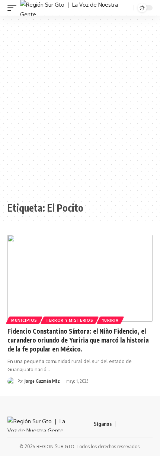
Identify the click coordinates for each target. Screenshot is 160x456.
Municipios (24, 320)
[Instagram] (148, 424)
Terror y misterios (69, 320)
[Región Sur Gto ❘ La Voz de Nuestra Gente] (71, 8)
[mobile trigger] (13, 8)
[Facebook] (122, 424)
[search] (127, 8)
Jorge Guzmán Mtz (42, 381)
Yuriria (110, 320)
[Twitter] (131, 424)
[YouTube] (139, 424)
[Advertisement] (80, 109)
